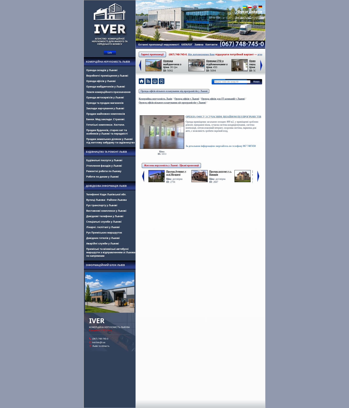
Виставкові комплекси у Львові (106, 210)
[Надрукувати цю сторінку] (155, 81)
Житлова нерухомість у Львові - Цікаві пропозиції (171, 165)
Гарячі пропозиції (152, 54)
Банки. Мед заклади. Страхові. (105, 119)
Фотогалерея (249, 11)
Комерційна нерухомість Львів (108, 61)
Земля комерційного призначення (108, 92)
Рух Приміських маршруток (104, 232)
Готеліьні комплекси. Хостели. (105, 124)
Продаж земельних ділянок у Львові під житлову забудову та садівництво (110, 140)
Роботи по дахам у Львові (102, 176)
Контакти (211, 44)
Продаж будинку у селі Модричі (176, 173)
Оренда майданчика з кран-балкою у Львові (172, 62)
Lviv (110, 52)
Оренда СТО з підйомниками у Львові (217, 62)
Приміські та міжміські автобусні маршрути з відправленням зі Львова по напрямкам (110, 252)
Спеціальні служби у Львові (104, 221)
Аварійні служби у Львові (102, 243)
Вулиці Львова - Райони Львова (106, 200)
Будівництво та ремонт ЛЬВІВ (106, 152)
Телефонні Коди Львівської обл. (106, 194)
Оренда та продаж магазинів (105, 103)
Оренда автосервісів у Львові (105, 97)
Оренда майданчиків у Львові (105, 86)
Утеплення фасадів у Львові (104, 165)
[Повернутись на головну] (141, 81)
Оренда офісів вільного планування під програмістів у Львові (174, 91)
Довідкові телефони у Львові (104, 216)
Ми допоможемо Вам (192, 54)
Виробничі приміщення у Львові (107, 75)
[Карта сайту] (161, 81)
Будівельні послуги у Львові (104, 160)
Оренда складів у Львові (102, 70)
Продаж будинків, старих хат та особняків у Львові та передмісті (107, 131)
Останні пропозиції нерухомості (158, 44)
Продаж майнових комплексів (105, 114)
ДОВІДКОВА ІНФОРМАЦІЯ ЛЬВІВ (106, 186)
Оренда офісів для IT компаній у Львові (223, 98)
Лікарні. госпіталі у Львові (103, 227)
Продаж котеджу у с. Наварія (220, 173)
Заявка (198, 44)
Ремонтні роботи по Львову (103, 171)
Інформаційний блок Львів (105, 265)
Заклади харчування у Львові (105, 108)
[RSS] (148, 81)
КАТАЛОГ (186, 44)
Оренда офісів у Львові (101, 81)
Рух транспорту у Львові (101, 205)
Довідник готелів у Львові (103, 238)
